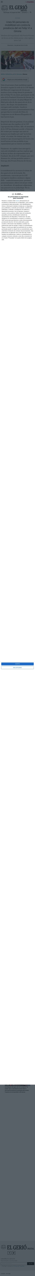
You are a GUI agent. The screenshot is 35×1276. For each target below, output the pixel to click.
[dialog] (17, 638)
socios (17, 200)
